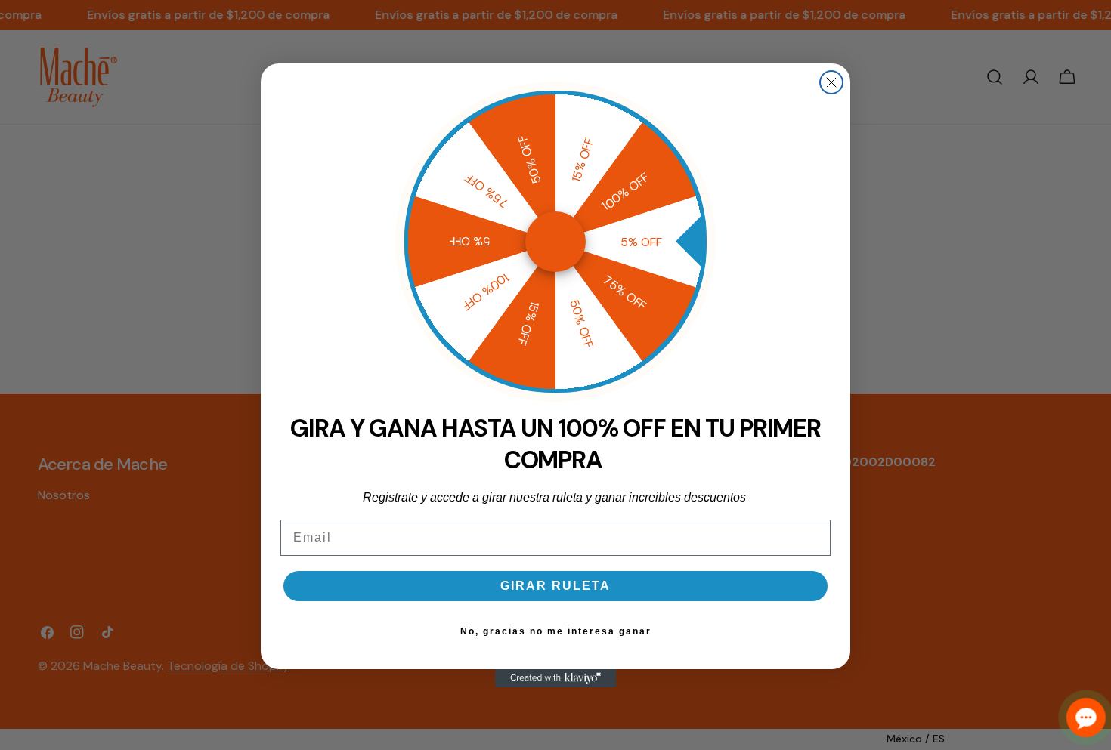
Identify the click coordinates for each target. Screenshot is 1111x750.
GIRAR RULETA (555, 585)
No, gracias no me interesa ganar (555, 631)
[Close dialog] (831, 82)
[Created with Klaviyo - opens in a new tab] (555, 678)
